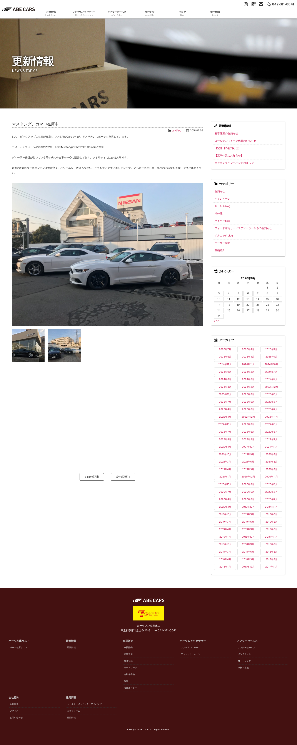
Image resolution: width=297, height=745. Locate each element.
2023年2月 (271, 409)
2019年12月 (248, 506)
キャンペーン (222, 198)
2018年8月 (271, 544)
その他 (218, 213)
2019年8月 (271, 514)
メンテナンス (244, 654)
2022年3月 (248, 439)
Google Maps (253, 4)
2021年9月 (248, 454)
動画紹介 (220, 250)
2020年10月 (225, 484)
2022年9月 (248, 424)
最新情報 (71, 647)
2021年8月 (271, 454)
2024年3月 (225, 386)
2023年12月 (271, 386)
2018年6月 (248, 551)
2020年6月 (248, 491)
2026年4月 (248, 349)
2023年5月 (271, 401)
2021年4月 (225, 469)
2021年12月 (248, 446)
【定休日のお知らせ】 (228, 148)
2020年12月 (248, 476)
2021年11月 (271, 446)
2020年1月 (225, 506)
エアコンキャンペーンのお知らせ (234, 162)
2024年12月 (225, 364)
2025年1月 (271, 356)
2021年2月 (271, 469)
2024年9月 (225, 371)
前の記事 (92, 477)
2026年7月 (225, 349)
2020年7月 (225, 491)
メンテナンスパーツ (190, 647)
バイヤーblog (222, 220)
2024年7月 (271, 371)
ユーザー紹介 (222, 243)
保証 (126, 681)
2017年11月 (271, 566)
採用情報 (71, 717)
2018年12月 (248, 536)
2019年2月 (271, 529)
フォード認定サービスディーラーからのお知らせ (243, 228)
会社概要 (14, 704)
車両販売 (128, 647)
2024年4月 (271, 379)
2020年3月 (248, 499)
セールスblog (222, 206)
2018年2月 (271, 559)
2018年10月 (225, 544)
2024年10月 (271, 364)
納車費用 (128, 654)
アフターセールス (246, 647)
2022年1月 (225, 446)
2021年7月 (225, 461)
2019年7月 (225, 521)
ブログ (182, 13)
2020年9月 (248, 484)
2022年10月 (225, 424)
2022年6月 (248, 431)
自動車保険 (129, 674)
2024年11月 (248, 364)
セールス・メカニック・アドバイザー (85, 704)
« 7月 (217, 321)
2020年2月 (271, 499)
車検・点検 (243, 667)
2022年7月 (225, 431)
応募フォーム (73, 711)
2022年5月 (271, 431)
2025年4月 (248, 356)
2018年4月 (225, 559)
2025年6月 (225, 356)
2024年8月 (248, 371)
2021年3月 (248, 469)
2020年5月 (271, 491)
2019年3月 (248, 529)
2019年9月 (248, 514)
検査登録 (128, 661)
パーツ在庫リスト (18, 647)
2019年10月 (225, 514)
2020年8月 (271, 484)
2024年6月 (225, 379)
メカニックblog (224, 235)
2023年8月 (271, 394)
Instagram (246, 4)
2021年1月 (225, 476)
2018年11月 (271, 536)
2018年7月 (225, 551)
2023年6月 (248, 401)
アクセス (14, 711)
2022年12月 (248, 416)
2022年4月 (225, 439)
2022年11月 (271, 416)
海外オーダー (130, 688)
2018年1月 (225, 566)
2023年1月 (225, 416)
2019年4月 (225, 529)
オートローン (130, 667)
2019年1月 (225, 536)
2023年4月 (225, 409)
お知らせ (177, 130)
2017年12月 (248, 566)
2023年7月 (225, 401)
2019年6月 (248, 521)
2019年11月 (271, 506)
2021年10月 (225, 454)
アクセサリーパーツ (190, 654)
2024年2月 (248, 386)
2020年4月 (225, 499)
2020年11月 (271, 476)
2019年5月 (271, 521)
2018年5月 (271, 551)
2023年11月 (225, 394)
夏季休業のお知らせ (226, 133)
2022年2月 (271, 439)
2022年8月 (271, 424)
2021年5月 (271, 461)
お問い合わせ (16, 717)
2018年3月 (248, 559)
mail (261, 4)
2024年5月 (248, 379)
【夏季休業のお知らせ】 (229, 155)
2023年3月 (248, 409)
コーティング (244, 661)
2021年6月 (248, 461)
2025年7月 (271, 349)
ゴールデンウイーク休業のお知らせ (235, 140)
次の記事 (122, 477)
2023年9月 (248, 394)
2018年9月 (248, 544)
